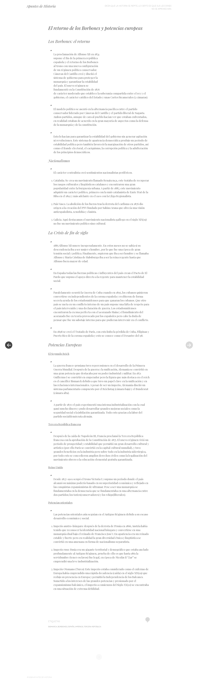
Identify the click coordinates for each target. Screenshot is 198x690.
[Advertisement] (124, 69)
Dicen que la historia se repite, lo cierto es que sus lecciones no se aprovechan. (138, 7)
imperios (79, 626)
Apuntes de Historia (41, 6)
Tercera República (92, 626)
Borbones (62, 626)
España (71, 626)
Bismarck (52, 626)
